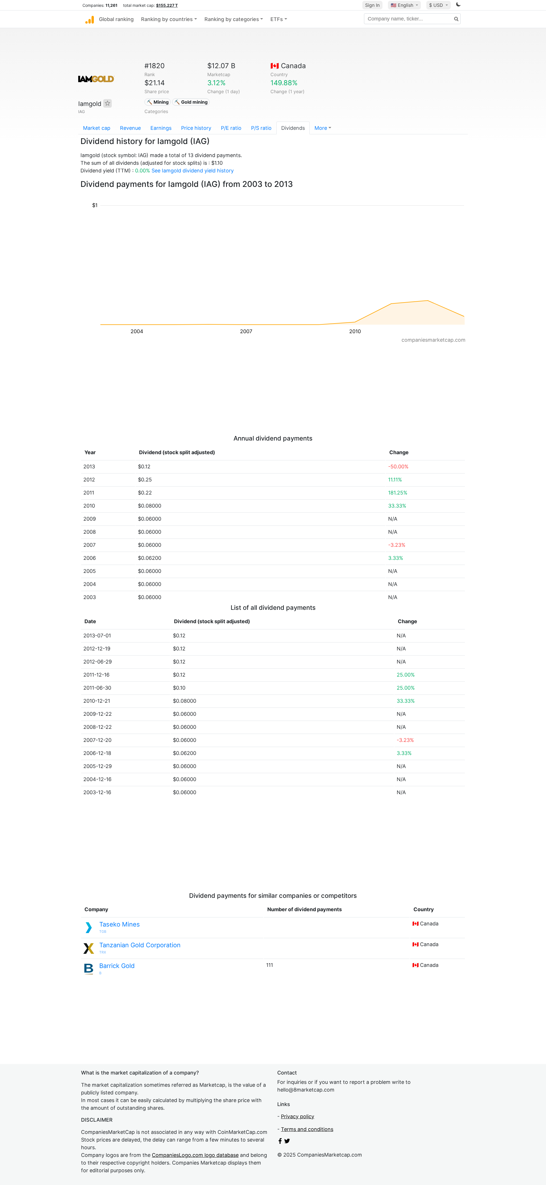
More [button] (321, 128)
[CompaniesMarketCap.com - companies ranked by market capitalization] (89, 19)
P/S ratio (261, 128)
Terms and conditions (307, 1129)
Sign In (372, 5)
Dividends (293, 128)
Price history (196, 128)
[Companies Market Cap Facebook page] (280, 1142)
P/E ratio (231, 128)
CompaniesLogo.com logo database (195, 1155)
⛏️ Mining (158, 102)
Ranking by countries (167, 19)
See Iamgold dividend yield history (193, 171)
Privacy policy (297, 1116)
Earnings (160, 128)
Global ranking (116, 19)
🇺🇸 (402, 5)
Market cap (96, 128)
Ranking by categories (231, 19)
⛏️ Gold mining (191, 102)
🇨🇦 (288, 66)
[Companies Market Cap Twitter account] (287, 1142)
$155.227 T (167, 5)
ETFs (276, 19)
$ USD (436, 5)
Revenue (130, 128)
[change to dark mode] (458, 5)
